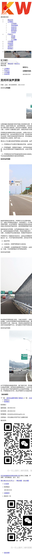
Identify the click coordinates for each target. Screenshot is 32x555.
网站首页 (10, 20)
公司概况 (10, 21)
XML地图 (26, 480)
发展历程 (14, 29)
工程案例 (10, 45)
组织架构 (14, 30)
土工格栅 (14, 39)
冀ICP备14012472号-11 (7, 480)
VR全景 (13, 32)
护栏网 (13, 36)
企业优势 (10, 43)
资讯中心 (10, 46)
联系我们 (10, 48)
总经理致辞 (14, 25)
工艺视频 (10, 41)
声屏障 (13, 38)
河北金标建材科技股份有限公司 (10, 475)
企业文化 (14, 27)
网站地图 (19, 480)
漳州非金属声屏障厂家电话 (14, 398)
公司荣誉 (14, 23)
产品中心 (10, 34)
